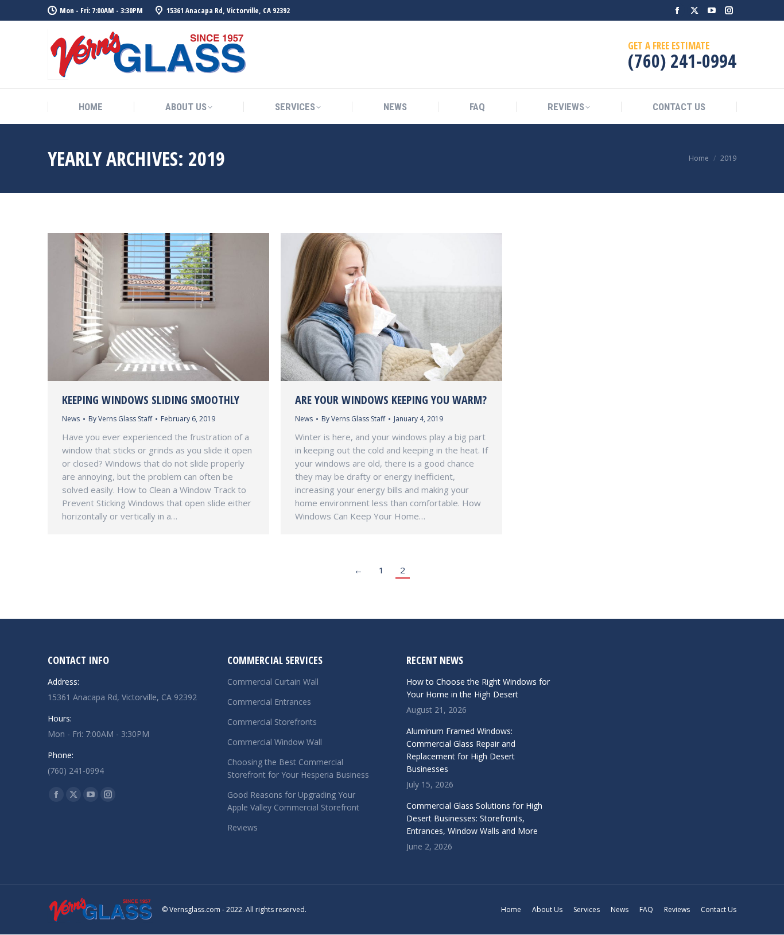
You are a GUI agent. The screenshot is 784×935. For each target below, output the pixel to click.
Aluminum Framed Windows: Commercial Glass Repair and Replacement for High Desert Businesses (460, 750)
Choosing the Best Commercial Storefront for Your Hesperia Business (298, 768)
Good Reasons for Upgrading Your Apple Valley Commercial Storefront (293, 801)
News (71, 419)
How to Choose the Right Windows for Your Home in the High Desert (478, 688)
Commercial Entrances (269, 701)
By (120, 419)
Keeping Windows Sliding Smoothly (150, 400)
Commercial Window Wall (274, 741)
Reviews (242, 827)
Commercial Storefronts (272, 721)
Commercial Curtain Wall (273, 681)
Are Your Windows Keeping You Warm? (391, 400)
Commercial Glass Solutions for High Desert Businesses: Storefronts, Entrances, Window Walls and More (474, 818)
